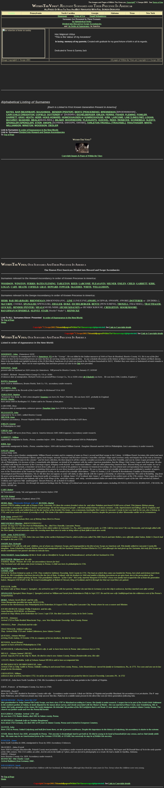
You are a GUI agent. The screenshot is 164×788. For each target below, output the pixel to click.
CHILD (16, 114)
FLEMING (130, 114)
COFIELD (41, 114)
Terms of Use (158, 2)
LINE (70, 300)
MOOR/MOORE (73, 120)
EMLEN (100, 114)
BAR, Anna (6, 517)
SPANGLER (30, 304)
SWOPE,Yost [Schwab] (11, 544)
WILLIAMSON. (101, 286)
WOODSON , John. (9, 354)
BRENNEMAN (108, 112)
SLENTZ (150, 120)
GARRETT (11, 117)
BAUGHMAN (43, 112)
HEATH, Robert (8, 496)
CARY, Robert (7, 490)
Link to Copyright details (120, 327)
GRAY (21, 117)
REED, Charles (7, 399)
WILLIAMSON (13, 125)
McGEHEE (24, 120)
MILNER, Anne (8, 417)
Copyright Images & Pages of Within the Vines (82, 156)
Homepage (62, 16)
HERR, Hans (7, 503)
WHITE (148, 122)
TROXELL (123, 304)
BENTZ (96, 304)
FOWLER (142, 114)
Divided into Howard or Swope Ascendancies (82, 24)
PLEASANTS (90, 120)
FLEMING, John (8, 388)
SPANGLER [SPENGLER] (20, 122)
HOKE (46, 117)
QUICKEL (103, 120)
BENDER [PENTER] (62, 112)
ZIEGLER (53, 125)
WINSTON (27, 125)
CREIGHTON (27, 114)
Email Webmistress (98, 16)
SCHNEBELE (138, 120)
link (78, 363)
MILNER (59, 120)
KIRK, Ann (6, 444)
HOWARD (55, 117)
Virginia (11, 13)
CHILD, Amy (6, 430)
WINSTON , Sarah (9, 368)
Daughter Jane (49, 408)
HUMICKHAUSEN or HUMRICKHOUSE (82, 117)
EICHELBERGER (86, 114)
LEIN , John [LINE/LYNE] (13, 535)
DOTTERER (53, 114)
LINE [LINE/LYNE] (134, 117)
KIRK (107, 117)
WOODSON (40, 125)
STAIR (38, 122)
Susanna (44, 397)
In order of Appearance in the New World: (39, 130)
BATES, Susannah (9, 381)
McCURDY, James (9, 568)
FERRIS (110, 114)
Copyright (131, 2)
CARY (9, 114)
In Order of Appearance (78, 26)
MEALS (35, 120)
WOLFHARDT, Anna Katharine (15, 555)
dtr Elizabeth (88, 377)
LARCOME (117, 117)
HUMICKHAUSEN (70, 307)
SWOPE (47, 122)
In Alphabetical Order (82, 21)
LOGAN (148, 117)
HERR (38, 117)
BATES (10, 112)
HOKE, (4, 600)
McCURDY (11, 120)
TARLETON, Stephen (10, 394)
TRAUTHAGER (135, 122)
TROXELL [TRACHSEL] (113, 122)
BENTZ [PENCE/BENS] (87, 112)
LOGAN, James (8, 451)
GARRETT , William (10, 437)
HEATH (30, 117)
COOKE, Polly (7, 571)
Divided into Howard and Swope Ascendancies (42, 132)
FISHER (119, 114)
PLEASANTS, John (9, 412)
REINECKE (123, 120)
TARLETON (92, 122)
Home (3, 322)
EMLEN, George (8, 424)
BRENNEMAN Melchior (12, 523)
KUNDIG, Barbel (46, 503)
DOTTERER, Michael (11, 559)
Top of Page (9, 135)
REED (113, 120)
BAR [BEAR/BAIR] (25, 112)
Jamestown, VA (45, 356)
